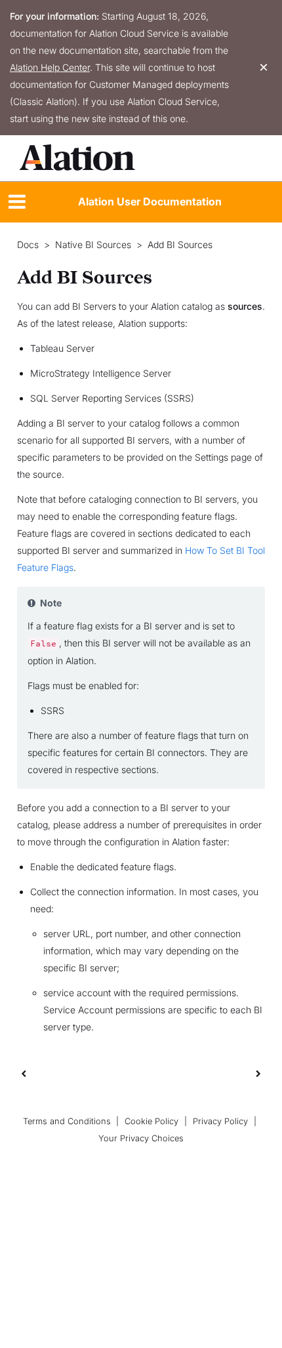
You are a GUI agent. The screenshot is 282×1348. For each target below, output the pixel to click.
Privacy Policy (220, 1121)
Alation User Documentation (150, 201)
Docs (28, 245)
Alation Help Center (50, 67)
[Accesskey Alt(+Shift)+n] (258, 1073)
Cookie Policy (151, 1121)
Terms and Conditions (67, 1121)
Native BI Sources (93, 245)
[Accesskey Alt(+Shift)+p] (258, 1073)
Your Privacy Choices (141, 1138)
